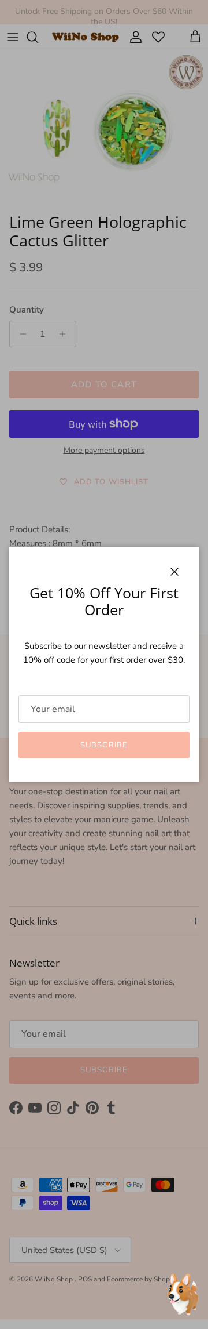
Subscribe (103, 745)
